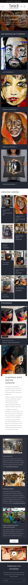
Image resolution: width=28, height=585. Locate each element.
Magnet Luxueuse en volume (8, 340)
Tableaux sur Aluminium (9, 147)
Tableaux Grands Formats (9, 109)
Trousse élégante (6, 262)
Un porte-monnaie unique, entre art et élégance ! (19, 236)
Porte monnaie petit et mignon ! (20, 270)
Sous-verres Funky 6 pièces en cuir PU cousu (20, 288)
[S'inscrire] (23, 580)
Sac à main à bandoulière (5, 245)
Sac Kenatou (5, 294)
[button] (2, 6)
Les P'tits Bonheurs (8, 72)
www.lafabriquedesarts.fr (12, 466)
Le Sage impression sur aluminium (20, 216)
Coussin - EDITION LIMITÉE (6, 210)
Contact (14, 541)
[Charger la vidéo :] (14, 553)
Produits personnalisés (9, 184)
